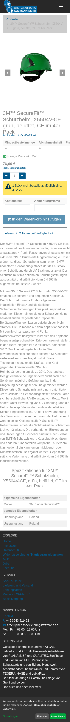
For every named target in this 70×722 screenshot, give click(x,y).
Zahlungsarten (12, 590)
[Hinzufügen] (22, 176)
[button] (8, 73)
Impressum (10, 545)
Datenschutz (11, 550)
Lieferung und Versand (18, 585)
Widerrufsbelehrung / (33, 554)
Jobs (6, 563)
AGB (6, 559)
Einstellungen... (12, 716)
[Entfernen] (6, 176)
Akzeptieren (58, 716)
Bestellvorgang (13, 598)
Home (7, 541)
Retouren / (10, 594)
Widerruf (23, 594)
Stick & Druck (12, 581)
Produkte (12, 19)
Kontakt (8, 616)
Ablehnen (42, 716)
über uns (8, 568)
